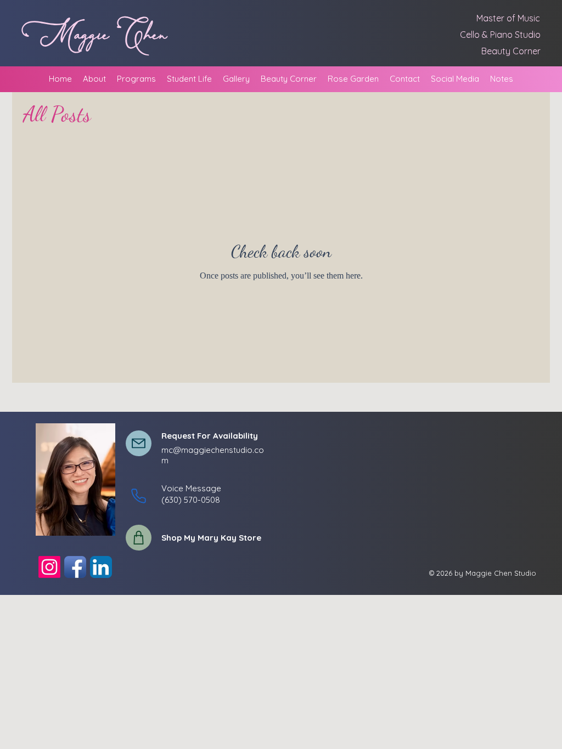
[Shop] (138, 538)
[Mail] (138, 443)
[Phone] (138, 496)
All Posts (57, 114)
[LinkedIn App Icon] (101, 567)
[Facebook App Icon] (75, 567)
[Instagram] (49, 567)
